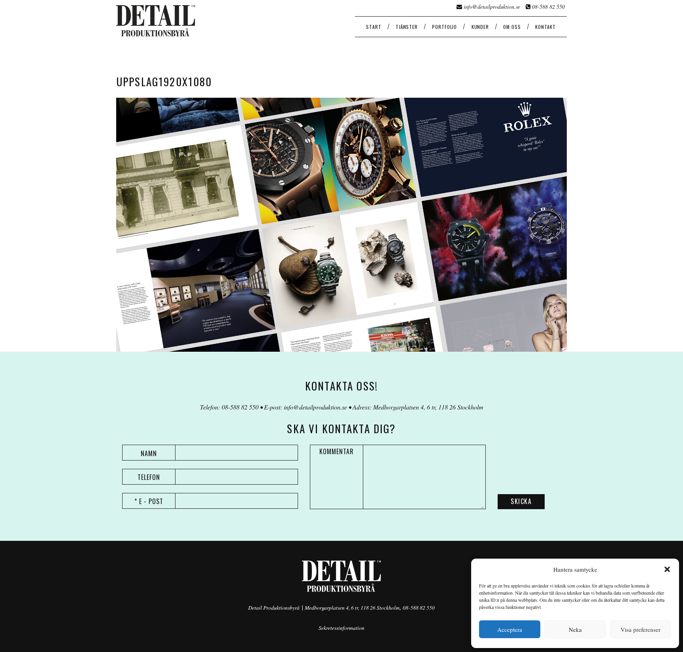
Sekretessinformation (341, 627)
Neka (575, 629)
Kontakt (545, 26)
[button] (667, 569)
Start (373, 26)
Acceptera (509, 629)
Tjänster (407, 26)
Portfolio (444, 26)
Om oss (512, 26)
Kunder (480, 26)
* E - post (148, 501)
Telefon (149, 477)
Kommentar (336, 451)
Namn (149, 453)
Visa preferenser (640, 629)
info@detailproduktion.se (492, 6)
